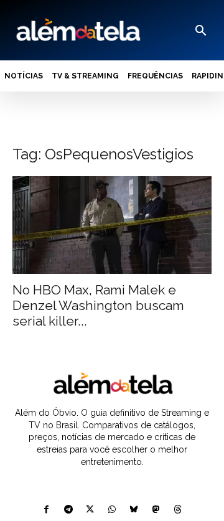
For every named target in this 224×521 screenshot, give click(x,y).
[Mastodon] (156, 510)
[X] (90, 510)
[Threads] (177, 510)
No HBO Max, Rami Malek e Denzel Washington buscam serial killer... (98, 305)
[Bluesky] (134, 510)
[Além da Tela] (77, 30)
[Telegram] (68, 510)
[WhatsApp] (111, 510)
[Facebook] (46, 510)
